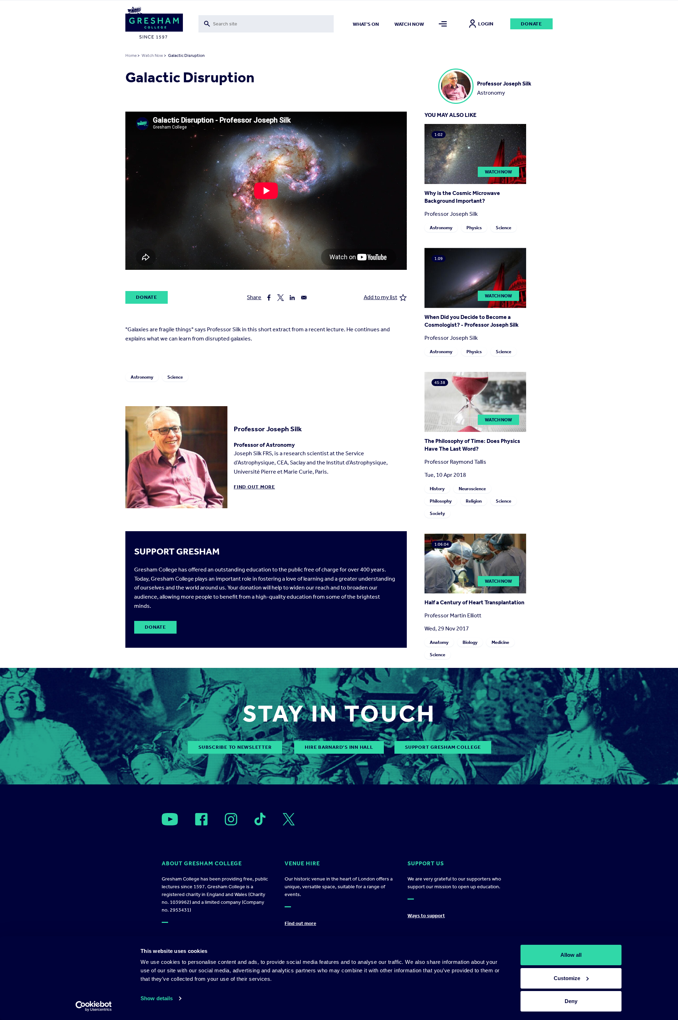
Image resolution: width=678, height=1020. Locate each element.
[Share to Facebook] (268, 297)
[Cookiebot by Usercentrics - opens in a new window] (94, 1006)
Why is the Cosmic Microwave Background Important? (462, 197)
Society (437, 513)
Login (485, 24)
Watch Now (152, 55)
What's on (366, 24)
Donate (531, 24)
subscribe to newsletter (235, 747)
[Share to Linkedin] (292, 297)
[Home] (154, 24)
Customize (567, 978)
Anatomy (439, 642)
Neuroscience (472, 488)
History (437, 488)
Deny (571, 1001)
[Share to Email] (303, 297)
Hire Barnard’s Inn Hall (339, 747)
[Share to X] (280, 297)
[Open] (170, 819)
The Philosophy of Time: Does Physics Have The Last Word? (472, 445)
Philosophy (441, 501)
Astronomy (142, 377)
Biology (470, 642)
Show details (157, 998)
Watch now (409, 24)
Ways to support (426, 916)
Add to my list (380, 297)
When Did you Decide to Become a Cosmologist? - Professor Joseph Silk (471, 321)
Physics (474, 227)
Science (175, 377)
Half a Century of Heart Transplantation (474, 602)
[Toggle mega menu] (443, 23)
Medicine (500, 642)
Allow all (571, 955)
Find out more (254, 487)
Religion (474, 501)
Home (131, 55)
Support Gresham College (443, 747)
